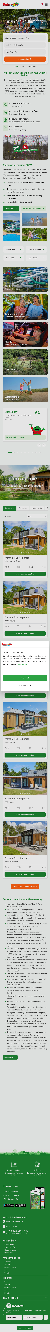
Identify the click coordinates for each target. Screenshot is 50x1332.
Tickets (7, 1264)
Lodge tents (37, 508)
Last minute (9, 1244)
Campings (23, 508)
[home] (11, 4)
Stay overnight (23, 59)
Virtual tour (8, 1253)
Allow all (25, 678)
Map (6, 1270)
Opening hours (10, 1267)
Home (16, 66)
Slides (6, 1282)
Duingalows (9, 508)
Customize (23, 685)
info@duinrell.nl (12, 1226)
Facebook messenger (15, 1221)
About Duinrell (10, 1298)
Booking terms (10, 1250)
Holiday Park (9, 1240)
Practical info (9, 1247)
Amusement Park (12, 1258)
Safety (7, 1273)
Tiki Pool (7, 1278)
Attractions (8, 1262)
